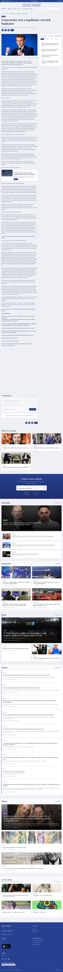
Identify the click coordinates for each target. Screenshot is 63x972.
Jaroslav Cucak (41, 660)
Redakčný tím (35, 930)
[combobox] (51, 8)
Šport (19, 8)
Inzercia (3, 940)
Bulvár (31, 8)
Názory (15, 8)
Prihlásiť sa (32, 409)
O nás (34, 928)
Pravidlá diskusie (36, 944)
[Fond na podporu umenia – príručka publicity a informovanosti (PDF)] (6, 946)
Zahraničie (9, 8)
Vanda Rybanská (20, 546)
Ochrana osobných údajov (38, 940)
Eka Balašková (14, 528)
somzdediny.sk (21, 881)
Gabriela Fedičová (13, 640)
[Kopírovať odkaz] (12, 30)
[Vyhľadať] (44, 9)
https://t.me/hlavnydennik (9, 345)
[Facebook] (57, 1)
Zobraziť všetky (57, 881)
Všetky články (57, 502)
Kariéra (34, 932)
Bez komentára (25, 8)
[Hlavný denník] (31, 5)
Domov (2, 13)
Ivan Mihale (41, 585)
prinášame (34, 67)
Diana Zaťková (11, 607)
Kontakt (3, 955)
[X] (59, 1)
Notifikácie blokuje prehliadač (8, 964)
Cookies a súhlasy (36, 942)
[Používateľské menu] (60, 9)
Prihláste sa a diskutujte (31, 395)
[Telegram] (61, 1)
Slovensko (3, 8)
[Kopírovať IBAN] (44, 488)
